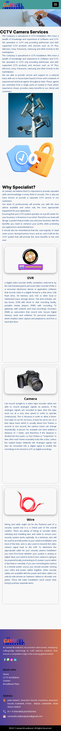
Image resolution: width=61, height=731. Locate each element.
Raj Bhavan (12, 624)
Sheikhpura (19, 624)
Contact (7, 680)
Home (6, 674)
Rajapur (7, 624)
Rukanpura (13, 624)
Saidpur (6, 624)
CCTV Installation (11, 677)
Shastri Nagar (17, 624)
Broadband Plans (11, 684)
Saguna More (10, 624)
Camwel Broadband (24, 728)
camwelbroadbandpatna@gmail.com (24, 716)
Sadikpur (15, 624)
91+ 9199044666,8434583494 (21, 711)
